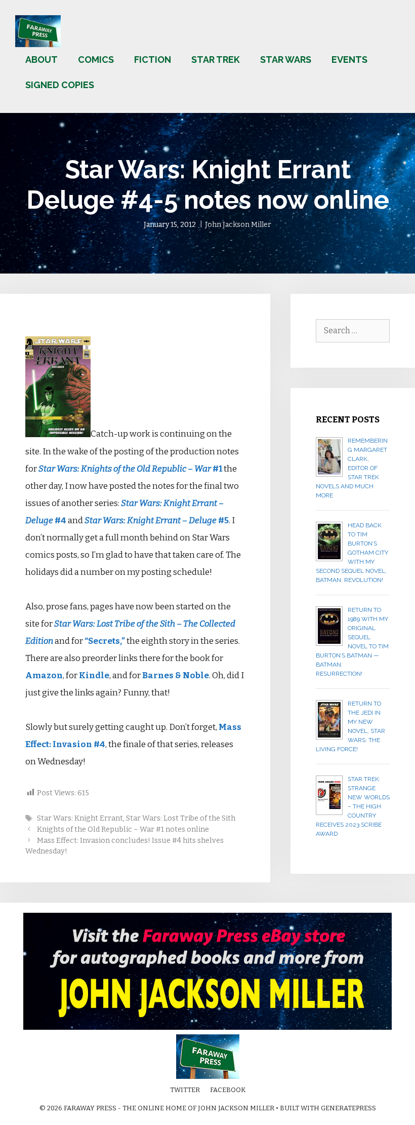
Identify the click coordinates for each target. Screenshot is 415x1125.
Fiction (152, 59)
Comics (96, 59)
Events (349, 59)
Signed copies (59, 85)
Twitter (185, 1090)
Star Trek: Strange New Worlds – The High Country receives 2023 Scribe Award (353, 806)
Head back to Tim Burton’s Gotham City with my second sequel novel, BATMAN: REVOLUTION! (352, 553)
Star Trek (215, 59)
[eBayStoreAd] (207, 1027)
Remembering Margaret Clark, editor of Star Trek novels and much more (352, 468)
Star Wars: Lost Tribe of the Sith (180, 818)
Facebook (227, 1090)
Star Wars (285, 59)
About (41, 59)
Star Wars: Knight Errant (80, 818)
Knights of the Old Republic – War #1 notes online (123, 829)
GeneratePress (348, 1108)
